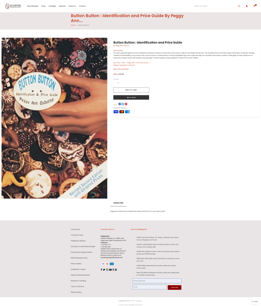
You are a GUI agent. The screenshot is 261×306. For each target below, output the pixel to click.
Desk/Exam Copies (78, 269)
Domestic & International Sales (83, 246)
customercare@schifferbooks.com (112, 257)
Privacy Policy (123, 305)
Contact (82, 6)
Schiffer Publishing (136, 301)
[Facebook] (101, 270)
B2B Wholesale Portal (79, 258)
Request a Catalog (78, 281)
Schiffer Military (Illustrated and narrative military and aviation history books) (156, 267)
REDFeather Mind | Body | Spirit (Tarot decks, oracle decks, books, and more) (158, 260)
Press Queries (76, 263)
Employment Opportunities (81, 252)
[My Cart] (254, 6)
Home (73, 25)
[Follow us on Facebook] (119, 104)
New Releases (32, 6)
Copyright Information (135, 305)
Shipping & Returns (78, 241)
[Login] (247, 6)
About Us (72, 6)
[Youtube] (110, 270)
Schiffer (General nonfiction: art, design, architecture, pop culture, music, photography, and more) (158, 239)
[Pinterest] (116, 270)
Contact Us (75, 229)
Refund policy (76, 292)
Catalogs (52, 6)
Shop (43, 6)
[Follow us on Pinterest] (126, 104)
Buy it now (131, 97)
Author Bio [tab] (118, 203)
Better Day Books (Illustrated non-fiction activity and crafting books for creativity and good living (158, 274)
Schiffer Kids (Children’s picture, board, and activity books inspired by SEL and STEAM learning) (158, 253)
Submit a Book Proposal (80, 275)
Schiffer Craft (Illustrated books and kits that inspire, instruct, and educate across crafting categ (157, 246)
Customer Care (77, 235)
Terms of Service (77, 286)
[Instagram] (107, 270)
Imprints (62, 6)
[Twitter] (104, 270)
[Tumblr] (113, 270)
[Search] (239, 6)
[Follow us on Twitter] (123, 104)
